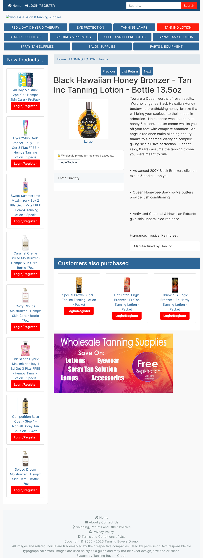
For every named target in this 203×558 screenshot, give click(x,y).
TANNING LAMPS (134, 27)
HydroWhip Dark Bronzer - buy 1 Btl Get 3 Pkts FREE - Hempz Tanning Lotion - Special (25, 147)
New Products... (25, 60)
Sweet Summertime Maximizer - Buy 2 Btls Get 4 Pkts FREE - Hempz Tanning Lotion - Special (25, 205)
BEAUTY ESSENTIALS (26, 37)
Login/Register (25, 106)
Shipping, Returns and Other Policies (102, 527)
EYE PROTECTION (90, 27)
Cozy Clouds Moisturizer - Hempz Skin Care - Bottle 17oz (25, 313)
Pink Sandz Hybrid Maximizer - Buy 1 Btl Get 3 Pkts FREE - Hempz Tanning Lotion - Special (25, 368)
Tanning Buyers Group (121, 541)
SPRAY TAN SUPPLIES (37, 46)
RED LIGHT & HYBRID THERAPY (35, 27)
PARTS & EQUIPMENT (166, 46)
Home (16, 6)
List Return (130, 71)
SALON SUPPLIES (102, 46)
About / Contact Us (103, 522)
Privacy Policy (103, 532)
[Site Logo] (101, 16)
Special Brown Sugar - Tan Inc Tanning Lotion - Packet (79, 300)
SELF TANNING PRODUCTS (125, 37)
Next (147, 71)
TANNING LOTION (178, 27)
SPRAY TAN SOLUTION (176, 37)
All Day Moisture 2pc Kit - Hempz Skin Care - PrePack (25, 95)
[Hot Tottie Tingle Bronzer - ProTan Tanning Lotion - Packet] (127, 284)
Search (189, 6)
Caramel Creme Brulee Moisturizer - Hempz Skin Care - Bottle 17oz (25, 260)
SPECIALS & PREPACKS (73, 37)
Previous (109, 71)
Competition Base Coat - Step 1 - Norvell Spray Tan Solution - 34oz (25, 424)
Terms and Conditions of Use (103, 537)
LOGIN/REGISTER (41, 6)
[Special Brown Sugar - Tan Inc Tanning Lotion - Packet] (79, 284)
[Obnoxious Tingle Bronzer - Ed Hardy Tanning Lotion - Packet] (175, 284)
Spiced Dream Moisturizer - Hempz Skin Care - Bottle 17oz (25, 476)
